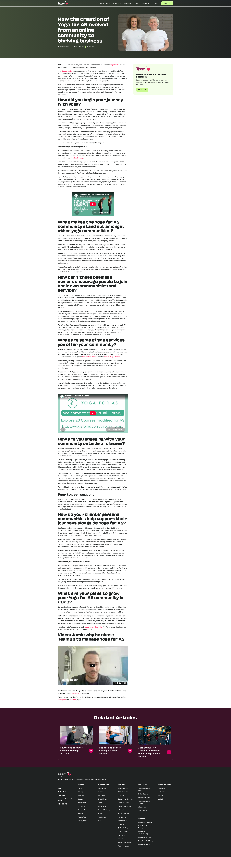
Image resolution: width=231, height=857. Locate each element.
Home (80, 788)
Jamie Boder (67, 71)
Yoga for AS (114, 65)
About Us (127, 3)
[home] (63, 3)
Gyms (100, 803)
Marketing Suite (123, 813)
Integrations (122, 810)
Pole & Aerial (102, 817)
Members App (122, 817)
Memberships (122, 821)
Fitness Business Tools (144, 789)
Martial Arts (102, 806)
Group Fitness (102, 799)
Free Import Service (124, 806)
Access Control (123, 788)
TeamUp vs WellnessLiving (143, 833)
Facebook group (76, 158)
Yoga (99, 821)
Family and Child (123, 803)
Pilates (100, 813)
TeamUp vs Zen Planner (143, 827)
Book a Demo (62, 792)
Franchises (101, 795)
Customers (121, 795)
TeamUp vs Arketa (144, 844)
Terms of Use (82, 817)
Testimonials (82, 806)
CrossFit (100, 792)
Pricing (136, 3)
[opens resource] (76, 742)
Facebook (161, 788)
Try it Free (167, 3)
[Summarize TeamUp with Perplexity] (66, 803)
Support (80, 813)
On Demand (122, 824)
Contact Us (81, 810)
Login (156, 3)
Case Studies (142, 810)
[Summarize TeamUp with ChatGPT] (62, 803)
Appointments (123, 792)
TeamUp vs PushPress (145, 841)
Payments (121, 835)
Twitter (160, 795)
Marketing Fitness (144, 797)
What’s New (142, 807)
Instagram (161, 792)
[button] (105, 3)
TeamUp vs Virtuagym (145, 837)
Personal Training (104, 810)
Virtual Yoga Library (112, 357)
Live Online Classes (90, 357)
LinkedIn (161, 799)
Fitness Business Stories (144, 802)
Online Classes (123, 831)
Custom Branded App (125, 799)
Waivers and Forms (124, 842)
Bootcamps (102, 788)
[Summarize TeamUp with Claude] (59, 803)
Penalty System (123, 846)
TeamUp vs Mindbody (145, 822)
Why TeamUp (82, 803)
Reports (120, 839)
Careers (80, 799)
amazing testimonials (93, 627)
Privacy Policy (82, 821)
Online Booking (123, 828)
